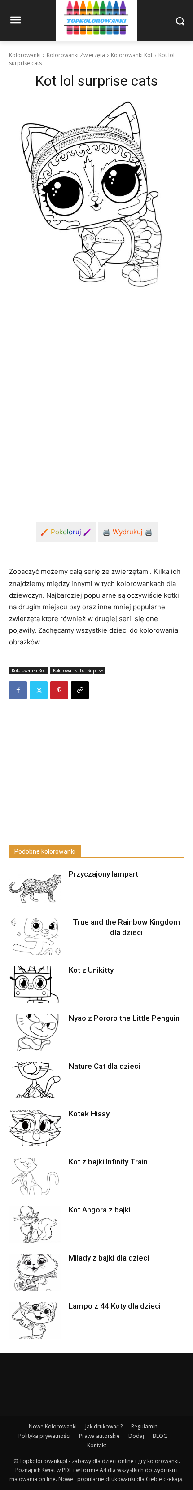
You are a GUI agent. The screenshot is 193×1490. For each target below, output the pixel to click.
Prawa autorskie (99, 1436)
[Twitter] (39, 690)
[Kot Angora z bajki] (35, 1224)
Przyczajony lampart (103, 873)
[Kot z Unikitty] (35, 984)
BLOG (160, 1436)
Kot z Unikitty (91, 969)
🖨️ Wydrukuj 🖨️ (127, 532)
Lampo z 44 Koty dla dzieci (115, 1305)
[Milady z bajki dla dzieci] (35, 1272)
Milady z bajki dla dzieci (109, 1257)
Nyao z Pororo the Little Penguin (124, 1018)
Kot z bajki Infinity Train (108, 1161)
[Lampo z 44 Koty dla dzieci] (35, 1320)
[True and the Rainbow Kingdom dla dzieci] (35, 936)
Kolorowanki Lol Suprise (78, 670)
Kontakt (96, 1445)
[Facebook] (18, 690)
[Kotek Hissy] (35, 1128)
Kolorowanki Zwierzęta (76, 55)
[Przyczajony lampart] (35, 888)
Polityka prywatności (44, 1436)
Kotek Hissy (89, 1113)
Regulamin (144, 1426)
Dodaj (136, 1436)
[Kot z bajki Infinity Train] (35, 1176)
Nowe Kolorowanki (53, 1426)
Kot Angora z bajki (100, 1209)
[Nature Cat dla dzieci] (35, 1080)
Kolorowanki (25, 55)
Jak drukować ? (104, 1426)
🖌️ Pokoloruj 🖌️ (66, 532)
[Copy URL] (80, 690)
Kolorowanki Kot (132, 55)
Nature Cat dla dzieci (104, 1066)
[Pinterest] (59, 690)
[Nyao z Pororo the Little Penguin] (35, 1032)
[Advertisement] (96, 399)
